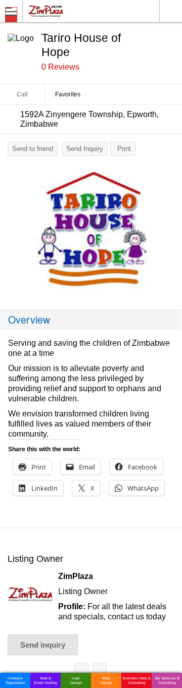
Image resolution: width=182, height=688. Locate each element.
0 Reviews (60, 67)
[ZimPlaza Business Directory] (70, 11)
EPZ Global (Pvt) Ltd (81, 671)
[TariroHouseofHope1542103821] (91, 230)
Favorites (67, 94)
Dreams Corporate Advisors (100, 671)
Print (124, 148)
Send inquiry (42, 645)
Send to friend (32, 148)
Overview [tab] (29, 319)
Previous (12, 233)
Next (169, 233)
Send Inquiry (84, 148)
